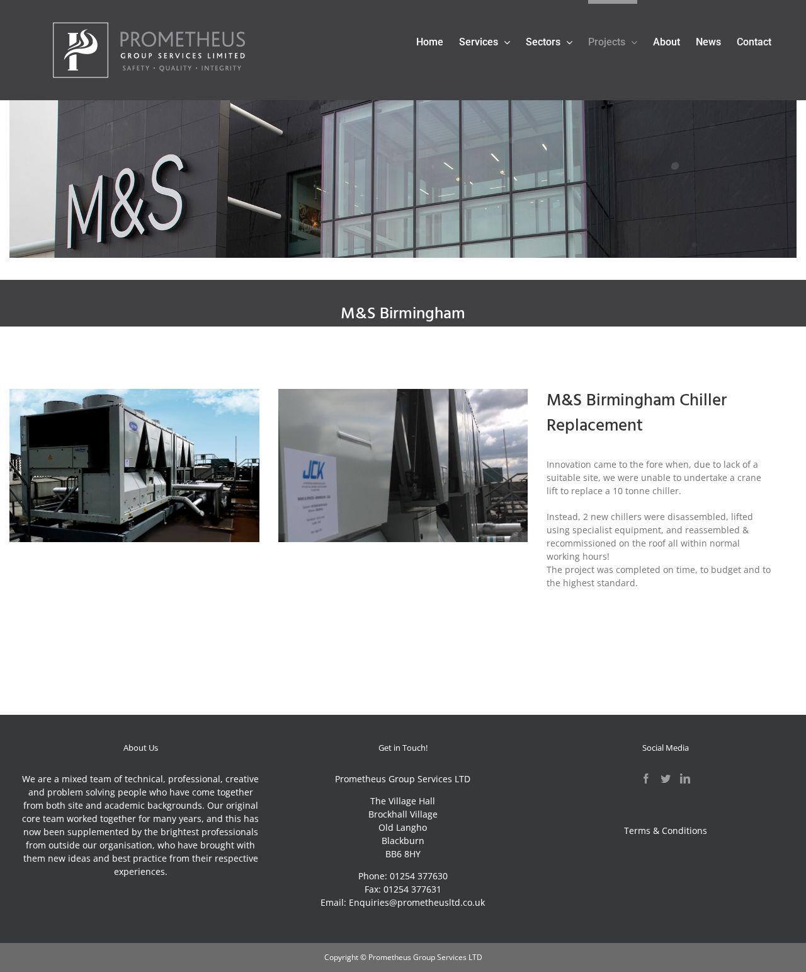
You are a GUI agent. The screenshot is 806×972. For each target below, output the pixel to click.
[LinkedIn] (685, 778)
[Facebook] (646, 778)
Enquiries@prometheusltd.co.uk (417, 902)
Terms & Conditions (665, 830)
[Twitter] (666, 778)
